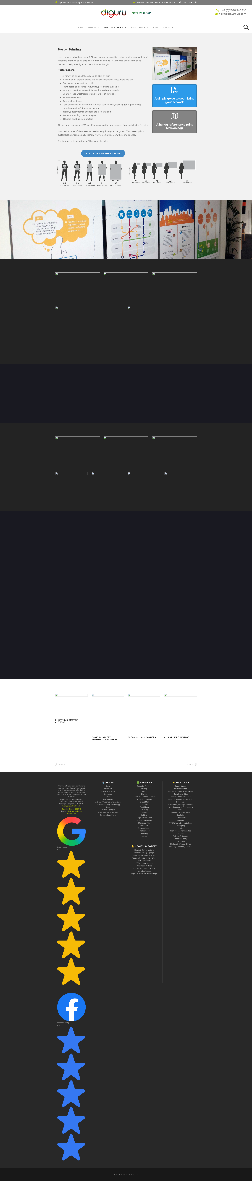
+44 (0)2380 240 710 (233, 10)
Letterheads (181, 818)
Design (144, 791)
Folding (144, 815)
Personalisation (144, 828)
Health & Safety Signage (144, 853)
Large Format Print (144, 818)
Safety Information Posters (144, 855)
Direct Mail (144, 802)
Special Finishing (180, 839)
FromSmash (169, 2)
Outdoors (144, 825)
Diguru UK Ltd (122, 1175)
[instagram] (196, 2)
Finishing (144, 810)
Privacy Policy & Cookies (108, 812)
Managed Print (144, 823)
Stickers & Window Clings (180, 844)
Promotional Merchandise (180, 831)
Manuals (180, 820)
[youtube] (191, 2)
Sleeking (144, 833)
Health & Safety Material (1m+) (180, 799)
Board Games (180, 786)
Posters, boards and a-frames (144, 858)
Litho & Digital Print (144, 820)
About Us (108, 789)
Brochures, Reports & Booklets (180, 791)
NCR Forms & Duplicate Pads (180, 823)
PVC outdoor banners (144, 863)
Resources (108, 794)
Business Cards (180, 789)
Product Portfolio (108, 810)
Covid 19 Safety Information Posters (107, 723)
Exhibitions (144, 807)
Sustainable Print (108, 791)
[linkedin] (185, 2)
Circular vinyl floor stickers (144, 868)
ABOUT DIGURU (138, 27)
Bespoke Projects (144, 786)
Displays (144, 804)
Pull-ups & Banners (180, 836)
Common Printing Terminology (108, 804)
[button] (71, 901)
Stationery (180, 841)
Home (80, 27)
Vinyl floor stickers (144, 866)
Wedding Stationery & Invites (180, 847)
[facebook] (180, 2)
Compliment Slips (181, 794)
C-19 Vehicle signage (176, 737)
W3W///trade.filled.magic (71, 806)
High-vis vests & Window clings (144, 874)
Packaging (181, 825)
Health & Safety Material (144, 850)
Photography (144, 831)
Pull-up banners (144, 860)
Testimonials (108, 799)
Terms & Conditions (108, 815)
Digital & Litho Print (144, 799)
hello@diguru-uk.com (232, 14)
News (155, 27)
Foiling (144, 812)
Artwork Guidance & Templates (108, 802)
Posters (180, 833)
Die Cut (144, 794)
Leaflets (180, 815)
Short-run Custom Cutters (144, 797)
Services (92, 27)
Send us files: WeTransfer (149, 2)
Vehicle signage (144, 871)
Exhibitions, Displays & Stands (180, 804)
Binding (144, 789)
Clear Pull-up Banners (142, 737)
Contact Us (169, 27)
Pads (181, 828)
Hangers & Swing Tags (180, 812)
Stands (144, 836)
